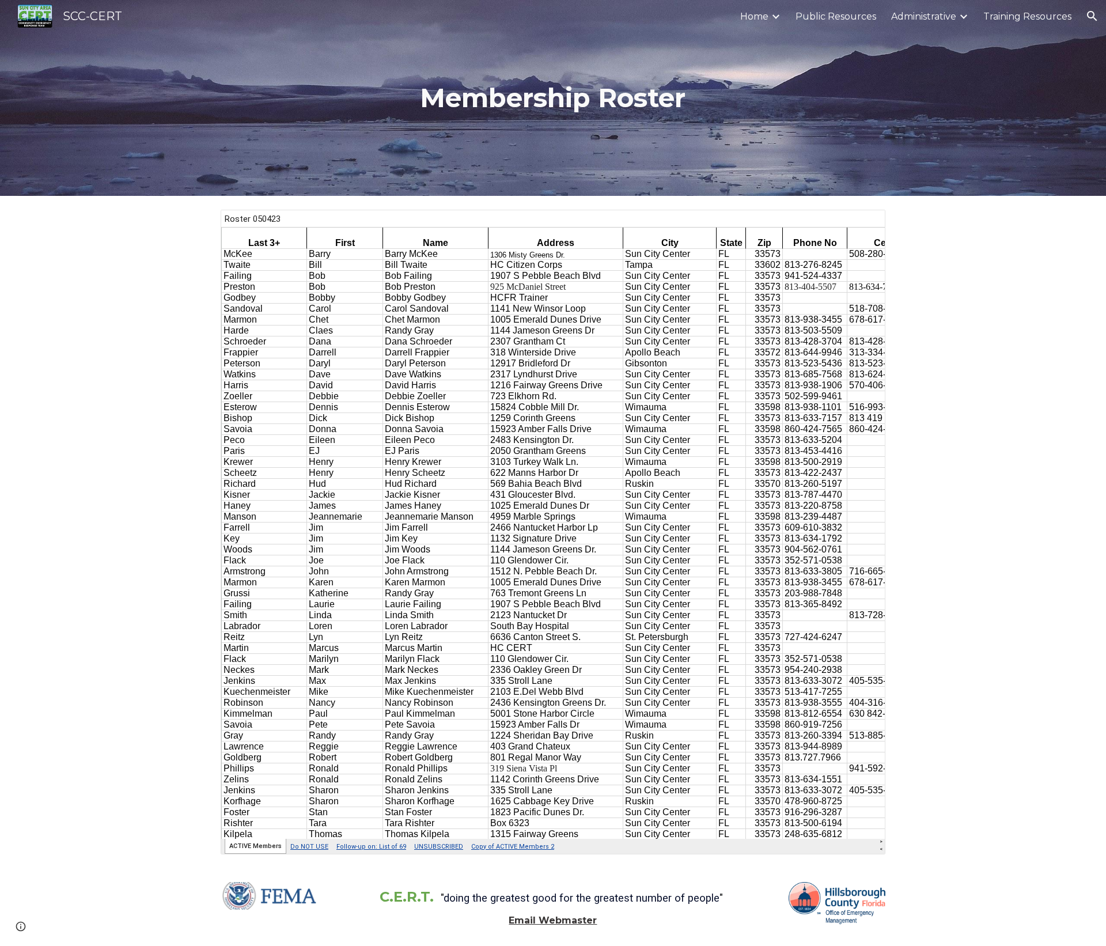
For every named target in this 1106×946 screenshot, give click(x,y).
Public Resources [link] (836, 16)
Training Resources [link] (1027, 16)
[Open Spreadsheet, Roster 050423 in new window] (863, 225)
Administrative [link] (923, 16)
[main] (552, 98)
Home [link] (754, 16)
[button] (1092, 16)
